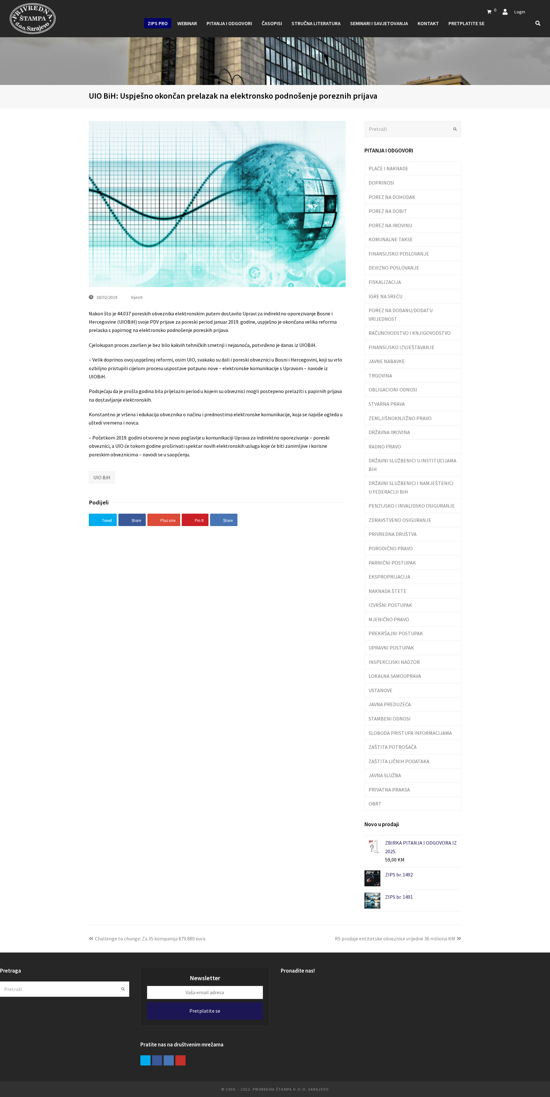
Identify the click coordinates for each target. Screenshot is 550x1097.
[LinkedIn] (169, 1060)
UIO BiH (101, 477)
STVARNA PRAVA (387, 404)
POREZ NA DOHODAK (392, 197)
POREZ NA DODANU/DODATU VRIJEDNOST (401, 314)
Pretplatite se (204, 1011)
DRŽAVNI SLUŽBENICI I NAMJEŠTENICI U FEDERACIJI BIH (411, 487)
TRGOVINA (380, 375)
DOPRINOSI (381, 182)
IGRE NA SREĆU (385, 296)
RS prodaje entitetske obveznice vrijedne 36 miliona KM (395, 938)
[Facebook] (157, 1060)
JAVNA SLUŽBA (385, 775)
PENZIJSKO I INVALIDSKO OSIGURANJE (412, 506)
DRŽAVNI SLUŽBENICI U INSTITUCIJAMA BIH (412, 464)
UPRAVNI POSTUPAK (391, 647)
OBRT (375, 803)
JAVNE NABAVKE (387, 361)
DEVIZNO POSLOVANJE (394, 267)
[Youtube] (180, 1060)
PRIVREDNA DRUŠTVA (393, 534)
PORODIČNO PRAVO (391, 548)
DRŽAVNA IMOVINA (389, 432)
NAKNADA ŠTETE (387, 591)
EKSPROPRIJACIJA (389, 576)
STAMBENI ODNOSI (390, 718)
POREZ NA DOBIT (388, 211)
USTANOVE (380, 690)
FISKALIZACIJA (385, 282)
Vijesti (137, 297)
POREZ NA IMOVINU (390, 225)
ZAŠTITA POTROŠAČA (393, 747)
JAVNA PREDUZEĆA (390, 704)
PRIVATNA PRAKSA (389, 789)
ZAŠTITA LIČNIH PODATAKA (399, 761)
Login (519, 12)
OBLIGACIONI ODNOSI (393, 389)
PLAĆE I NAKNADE (388, 168)
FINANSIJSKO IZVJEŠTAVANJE (401, 347)
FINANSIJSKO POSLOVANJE (399, 253)
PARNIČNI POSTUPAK (392, 562)
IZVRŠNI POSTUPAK (390, 605)
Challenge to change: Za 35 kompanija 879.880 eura (150, 938)
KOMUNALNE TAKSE (391, 239)
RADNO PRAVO (385, 446)
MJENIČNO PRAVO (389, 619)
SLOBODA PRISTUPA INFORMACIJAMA (410, 733)
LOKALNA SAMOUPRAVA (395, 676)
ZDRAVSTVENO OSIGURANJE (400, 520)
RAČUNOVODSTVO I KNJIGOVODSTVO (410, 333)
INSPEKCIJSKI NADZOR (394, 662)
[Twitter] (145, 1060)
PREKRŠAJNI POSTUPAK (396, 633)
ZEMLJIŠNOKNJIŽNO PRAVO (400, 418)
